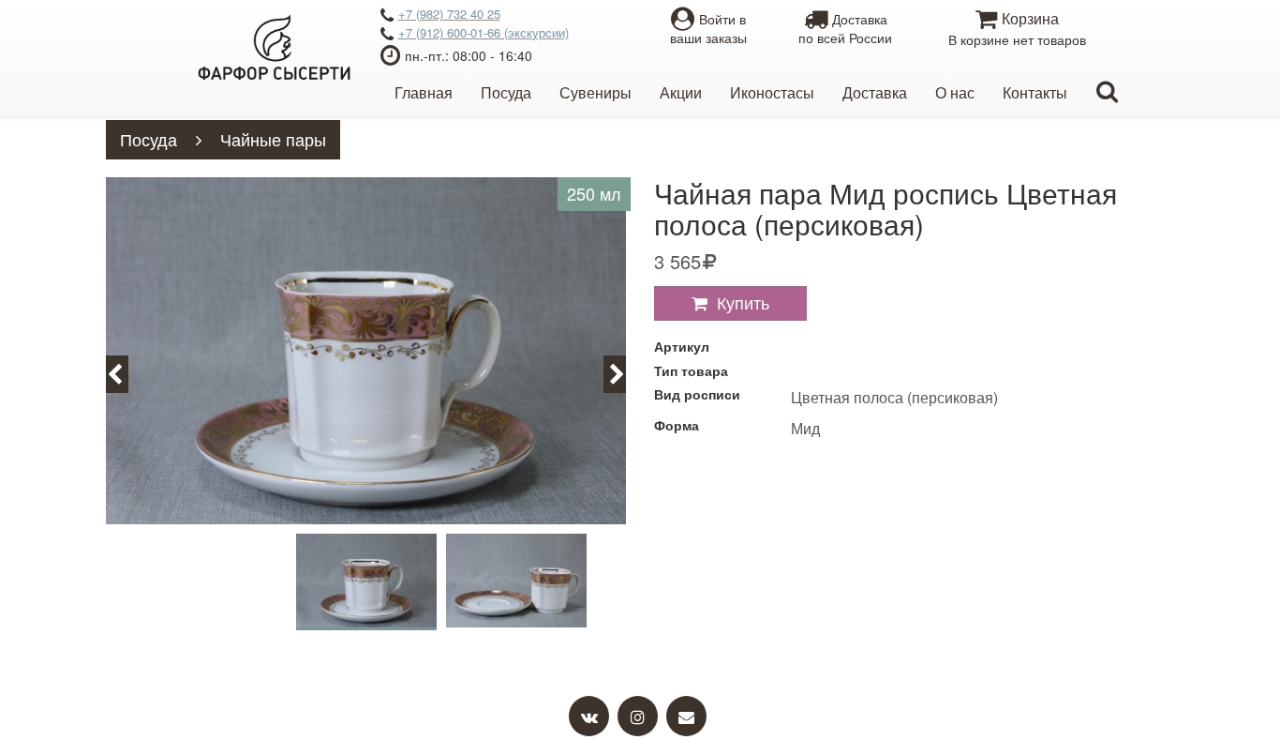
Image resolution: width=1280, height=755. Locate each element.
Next (625, 372)
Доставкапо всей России (845, 28)
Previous (125, 372)
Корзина (1017, 28)
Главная (423, 92)
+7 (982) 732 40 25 (449, 14)
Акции (681, 92)
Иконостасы (772, 92)
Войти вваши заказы (708, 28)
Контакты (1035, 92)
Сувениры (595, 92)
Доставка (874, 92)
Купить (743, 302)
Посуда (506, 92)
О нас (955, 92)
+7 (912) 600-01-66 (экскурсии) (483, 32)
